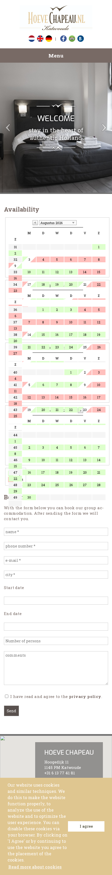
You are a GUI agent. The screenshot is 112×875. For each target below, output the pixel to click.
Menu (56, 55)
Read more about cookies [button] (35, 867)
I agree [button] (86, 826)
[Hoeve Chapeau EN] (56, 18)
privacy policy (85, 696)
